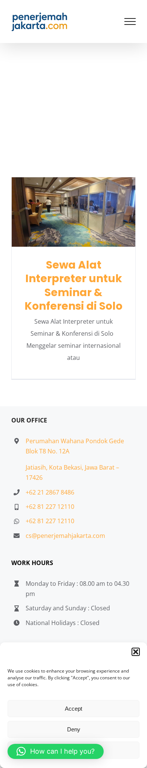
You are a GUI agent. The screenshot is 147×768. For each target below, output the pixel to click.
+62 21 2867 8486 (50, 492)
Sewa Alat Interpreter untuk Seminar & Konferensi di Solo (73, 212)
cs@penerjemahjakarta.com (65, 535)
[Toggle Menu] (130, 21)
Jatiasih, (37, 467)
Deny (73, 729)
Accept (73, 708)
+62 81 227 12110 (50, 506)
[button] (135, 652)
